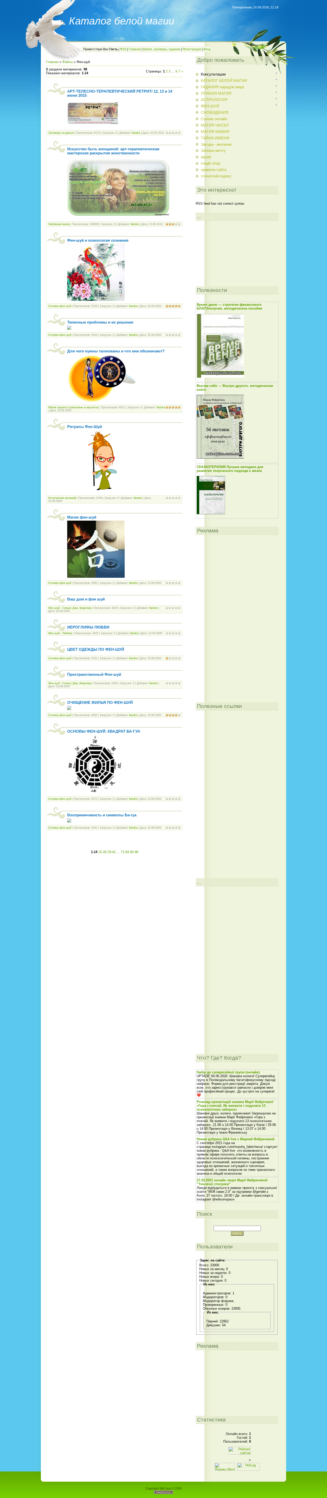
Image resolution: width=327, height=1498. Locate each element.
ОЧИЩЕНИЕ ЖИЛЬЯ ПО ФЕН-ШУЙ (100, 703)
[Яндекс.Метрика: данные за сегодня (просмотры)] (225, 1467)
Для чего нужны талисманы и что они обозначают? (116, 351)
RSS (123, 49)
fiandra (136, 132)
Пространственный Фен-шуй (94, 674)
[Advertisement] (114, 842)
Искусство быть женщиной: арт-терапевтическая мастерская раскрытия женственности (113, 151)
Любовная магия (59, 224)
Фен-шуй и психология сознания (98, 240)
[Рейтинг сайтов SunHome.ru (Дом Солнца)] (239, 1453)
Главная (135, 49)
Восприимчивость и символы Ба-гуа (101, 815)
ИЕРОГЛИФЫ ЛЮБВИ (88, 627)
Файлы (67, 62)
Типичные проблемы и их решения (100, 322)
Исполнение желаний (62, 497)
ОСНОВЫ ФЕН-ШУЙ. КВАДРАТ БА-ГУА (103, 731)
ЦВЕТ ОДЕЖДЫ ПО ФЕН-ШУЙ (95, 649)
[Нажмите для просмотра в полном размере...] (118, 214)
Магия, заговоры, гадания (161, 49)
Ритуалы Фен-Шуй (84, 427)
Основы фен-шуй (59, 306)
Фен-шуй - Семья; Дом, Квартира (69, 607)
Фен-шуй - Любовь (60, 633)
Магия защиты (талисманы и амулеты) (73, 407)
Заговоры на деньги (61, 132)
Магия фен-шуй (81, 517)
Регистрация (192, 49)
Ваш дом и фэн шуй (86, 599)
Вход (207, 49)
